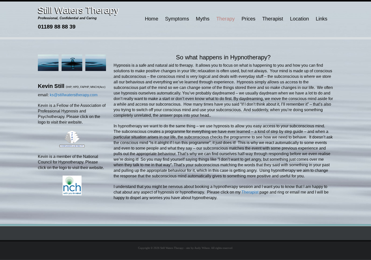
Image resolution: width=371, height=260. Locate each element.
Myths (202, 18)
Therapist (272, 18)
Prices (248, 18)
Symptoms (177, 18)
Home (151, 18)
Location (299, 18)
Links (321, 18)
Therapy (225, 18)
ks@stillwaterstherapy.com (73, 95)
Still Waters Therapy (78, 10)
